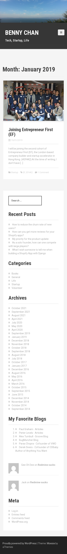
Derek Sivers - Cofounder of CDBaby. (39, 447)
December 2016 (20, 369)
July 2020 (17, 322)
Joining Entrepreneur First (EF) (30, 132)
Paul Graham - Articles (31, 429)
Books (15, 273)
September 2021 (21, 311)
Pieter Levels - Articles (31, 432)
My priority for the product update (30, 239)
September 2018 (21, 351)
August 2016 (19, 373)
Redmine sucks (46, 464)
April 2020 (17, 329)
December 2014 (20, 398)
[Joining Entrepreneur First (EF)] (33, 100)
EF (24, 172)
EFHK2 (29, 172)
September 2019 (21, 333)
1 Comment (43, 172)
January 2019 (19, 337)
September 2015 (21, 391)
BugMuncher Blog (28, 440)
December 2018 (20, 340)
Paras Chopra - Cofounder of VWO (37, 443)
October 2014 (19, 405)
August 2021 (19, 315)
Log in (15, 511)
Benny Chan (22, 32)
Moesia (51, 543)
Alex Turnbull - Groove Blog (33, 436)
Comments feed (21, 518)
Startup (14, 172)
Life (14, 280)
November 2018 (20, 344)
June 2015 (17, 394)
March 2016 (18, 383)
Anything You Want (36, 450)
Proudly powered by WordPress (19, 543)
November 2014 (20, 401)
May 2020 (17, 326)
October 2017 (19, 362)
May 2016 (17, 376)
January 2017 (19, 365)
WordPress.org (20, 521)
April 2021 (17, 319)
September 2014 (21, 409)
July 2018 (17, 358)
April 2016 (17, 380)
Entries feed (18, 514)
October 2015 (19, 387)
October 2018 (19, 347)
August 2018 (19, 355)
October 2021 (19, 308)
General (16, 277)
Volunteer (17, 288)
